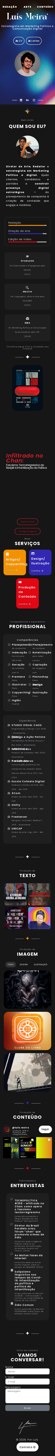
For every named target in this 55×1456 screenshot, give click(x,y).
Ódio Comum (24, 1305)
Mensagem (13, 1387)
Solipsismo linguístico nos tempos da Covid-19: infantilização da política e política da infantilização (28, 1280)
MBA (27, 322)
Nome (9, 1367)
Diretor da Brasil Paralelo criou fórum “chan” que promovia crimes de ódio (29, 1231)
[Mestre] (27, 287)
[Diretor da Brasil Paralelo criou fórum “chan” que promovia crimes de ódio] (12, 1224)
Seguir (45, 1129)
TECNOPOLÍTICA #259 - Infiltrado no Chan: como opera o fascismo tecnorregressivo (29, 1206)
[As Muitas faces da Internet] (12, 1254)
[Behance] (27, 100)
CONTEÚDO (27, 1117)
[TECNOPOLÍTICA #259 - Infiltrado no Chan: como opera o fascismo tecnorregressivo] (12, 1199)
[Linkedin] (21, 100)
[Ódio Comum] (12, 1303)
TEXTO (27, 875)
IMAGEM (27, 954)
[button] (11, 1147)
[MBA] (27, 318)
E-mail (9, 1377)
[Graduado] (27, 256)
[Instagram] (33, 100)
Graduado (27, 260)
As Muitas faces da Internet (29, 1257)
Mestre (27, 291)
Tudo (11, 964)
